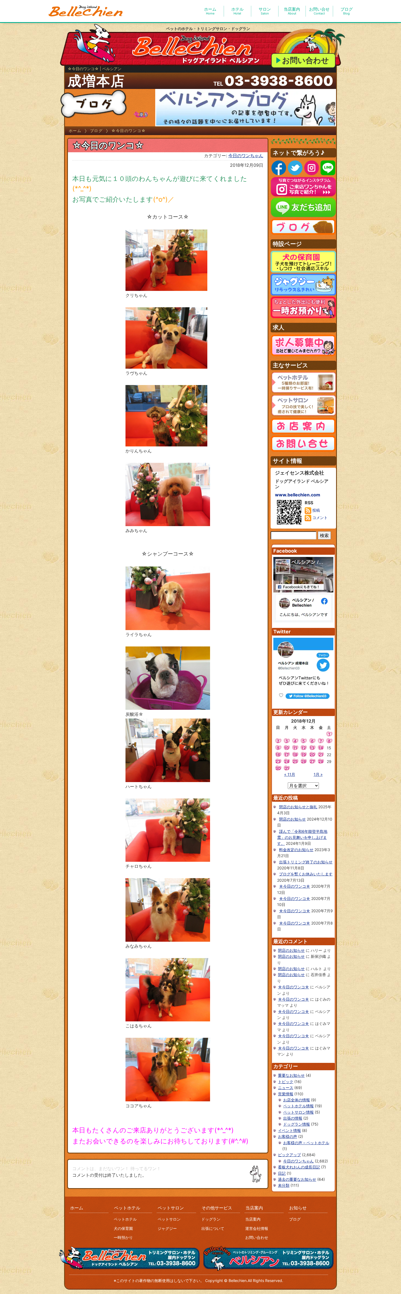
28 (320, 761)
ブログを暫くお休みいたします (306, 874)
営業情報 (285, 1094)
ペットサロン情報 (298, 1112)
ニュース (285, 1087)
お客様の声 (287, 1136)
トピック (285, 1081)
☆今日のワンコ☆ (294, 886)
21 (321, 754)
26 (303, 761)
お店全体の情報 (296, 1100)
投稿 (315, 510)
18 (295, 754)
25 (295, 761)
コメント (319, 517)
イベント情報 (289, 1130)
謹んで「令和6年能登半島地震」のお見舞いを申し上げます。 (302, 837)
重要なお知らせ (291, 1075)
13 (312, 748)
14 (321, 748)
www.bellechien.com (297, 494)
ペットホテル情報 (298, 1106)
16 (278, 754)
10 (286, 748)
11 (295, 748)
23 (278, 761)
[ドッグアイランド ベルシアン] (86, 11)
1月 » (318, 774)
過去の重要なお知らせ (297, 1179)
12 (303, 748)
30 (278, 768)
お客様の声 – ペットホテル (306, 1142)
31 (287, 768)
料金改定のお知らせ (296, 849)
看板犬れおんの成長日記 (299, 1167)
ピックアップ (289, 1154)
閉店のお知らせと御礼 (298, 806)
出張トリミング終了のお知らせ (306, 862)
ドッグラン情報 (296, 1124)
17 (287, 754)
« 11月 (289, 774)
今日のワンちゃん (245, 155)
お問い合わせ (305, 60)
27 (312, 761)
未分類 (283, 1185)
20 (312, 754)
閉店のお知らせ (292, 819)
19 (303, 754)
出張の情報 (292, 1118)
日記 (282, 1173)
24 (286, 761)
